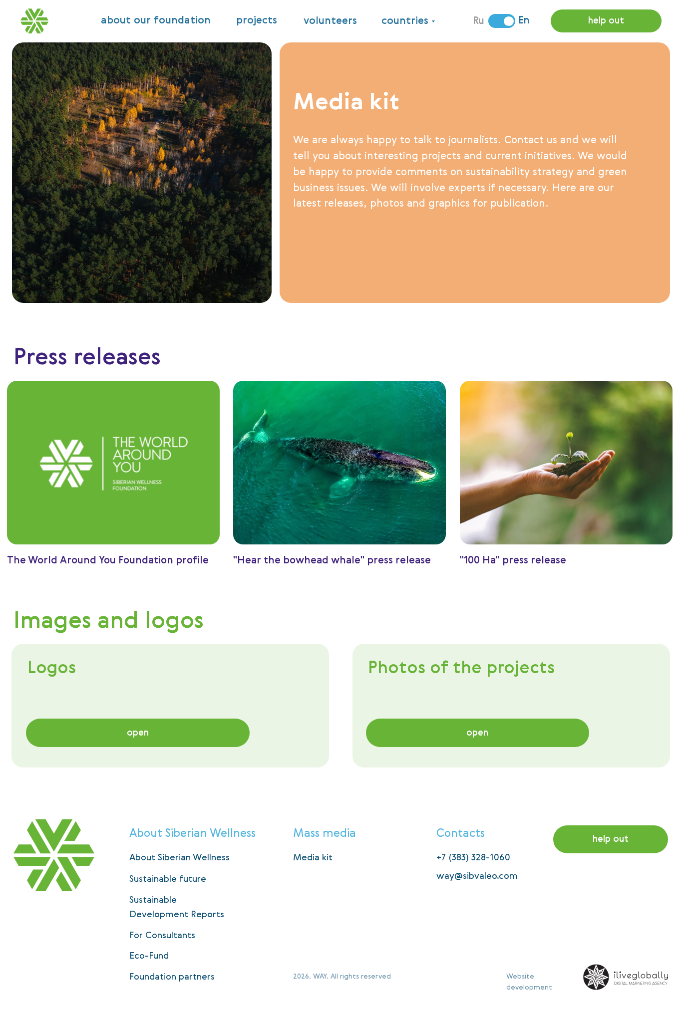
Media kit (313, 857)
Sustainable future (167, 879)
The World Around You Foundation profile (108, 561)
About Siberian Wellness (179, 857)
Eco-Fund (149, 956)
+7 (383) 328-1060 (473, 857)
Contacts (460, 833)
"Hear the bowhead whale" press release (332, 561)
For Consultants (162, 935)
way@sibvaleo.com (477, 876)
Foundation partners (172, 977)
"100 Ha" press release (513, 561)
